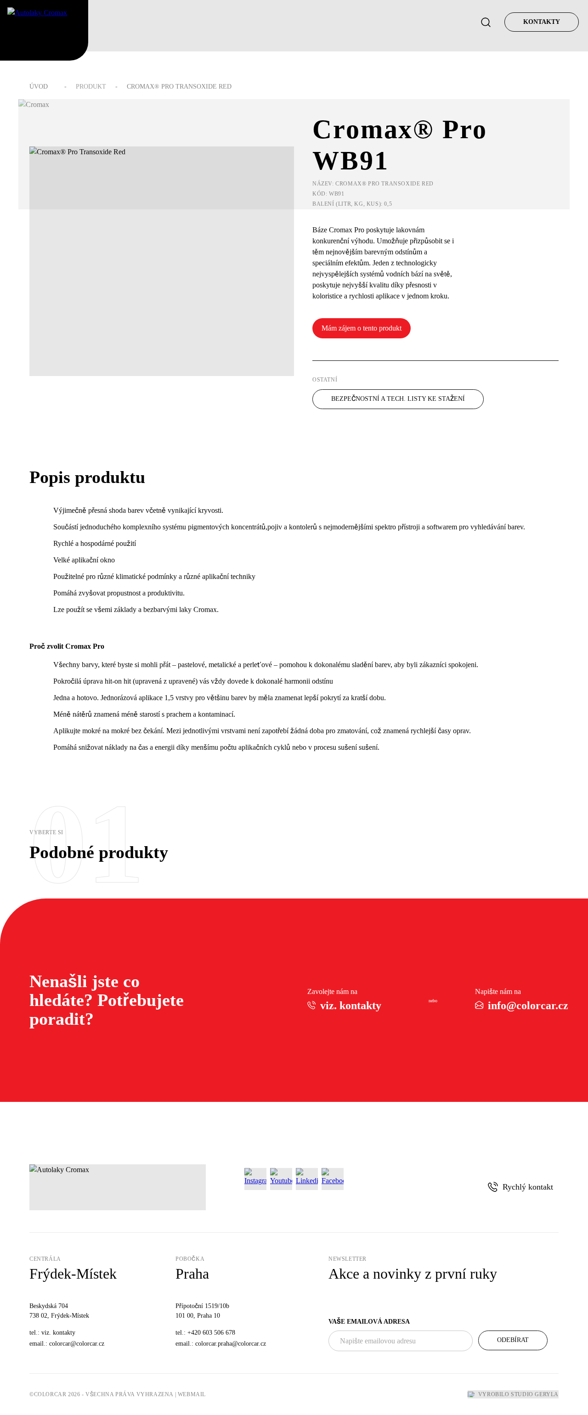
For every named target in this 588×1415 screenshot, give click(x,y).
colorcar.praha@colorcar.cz (230, 1343)
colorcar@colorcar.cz (76, 1343)
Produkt (91, 86)
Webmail (192, 1394)
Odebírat (513, 1339)
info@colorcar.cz (528, 1005)
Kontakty (541, 21)
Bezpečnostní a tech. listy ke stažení (398, 398)
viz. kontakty (350, 1005)
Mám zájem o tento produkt (361, 328)
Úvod (38, 86)
